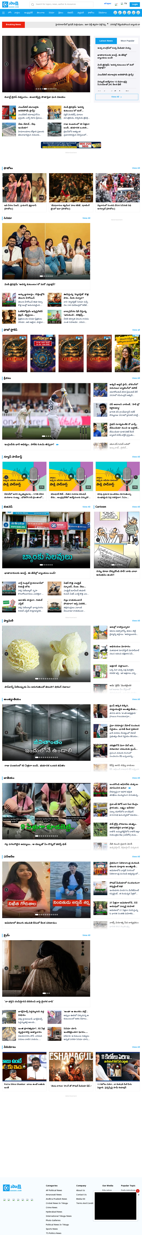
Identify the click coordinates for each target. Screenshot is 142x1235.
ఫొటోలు (91, 13)
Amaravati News (54, 1195)
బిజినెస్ (70, 13)
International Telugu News (59, 1216)
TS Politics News (53, 1233)
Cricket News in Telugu (57, 1203)
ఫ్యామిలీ (81, 13)
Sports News (52, 1229)
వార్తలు (17, 13)
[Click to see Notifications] (116, 4)
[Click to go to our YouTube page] (133, 12)
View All (115, 97)
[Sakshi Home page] (10, 4)
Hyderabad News (54, 1212)
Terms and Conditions (86, 1203)
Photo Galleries (53, 1220)
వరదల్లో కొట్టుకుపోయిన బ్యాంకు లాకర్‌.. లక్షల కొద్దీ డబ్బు (63, 24)
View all (136, 330)
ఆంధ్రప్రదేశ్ (28, 13)
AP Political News (54, 1190)
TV (125, 3)
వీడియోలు (103, 13)
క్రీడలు (61, 13)
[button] (36, 89)
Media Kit (80, 1199)
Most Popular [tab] (127, 41)
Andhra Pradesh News (56, 1199)
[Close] (138, 1191)
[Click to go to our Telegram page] (27, 1199)
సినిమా (51, 13)
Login (135, 4)
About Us (80, 1190)
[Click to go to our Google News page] (138, 12)
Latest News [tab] (106, 41)
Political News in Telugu (57, 1225)
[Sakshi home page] (12, 1188)
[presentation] (6, 64)
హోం (10, 12)
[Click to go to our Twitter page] (124, 12)
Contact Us (81, 1195)
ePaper (107, 3)
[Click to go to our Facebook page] (115, 12)
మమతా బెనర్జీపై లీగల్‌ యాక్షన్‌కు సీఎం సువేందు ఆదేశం (114, 24)
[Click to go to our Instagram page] (129, 12)
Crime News (51, 1208)
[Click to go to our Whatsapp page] (120, 12)
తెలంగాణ (41, 13)
